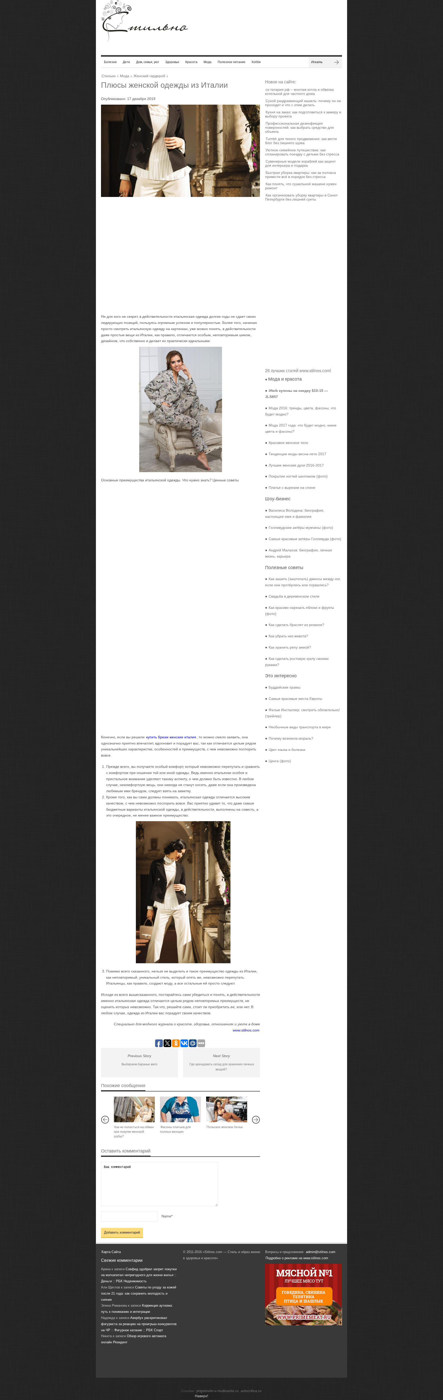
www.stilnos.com (246, 1030)
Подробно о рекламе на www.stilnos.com (297, 1258)
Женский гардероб (149, 76)
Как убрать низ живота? (288, 636)
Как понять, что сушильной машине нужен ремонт (301, 186)
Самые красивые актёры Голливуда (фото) (305, 539)
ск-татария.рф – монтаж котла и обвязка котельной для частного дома (299, 91)
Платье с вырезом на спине (292, 487)
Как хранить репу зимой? (290, 647)
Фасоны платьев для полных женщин (175, 1129)
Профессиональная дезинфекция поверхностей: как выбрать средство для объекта (299, 127)
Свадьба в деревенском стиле (294, 596)
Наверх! (201, 1396)
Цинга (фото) (280, 761)
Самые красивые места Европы (295, 699)
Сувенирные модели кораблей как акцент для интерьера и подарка (300, 163)
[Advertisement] (175, 255)
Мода (208, 62)
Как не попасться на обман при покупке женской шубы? (134, 1131)
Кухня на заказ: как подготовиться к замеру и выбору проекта (303, 114)
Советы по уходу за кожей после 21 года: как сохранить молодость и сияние (138, 1293)
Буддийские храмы (284, 687)
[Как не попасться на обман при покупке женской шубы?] (134, 1109)
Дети (126, 62)
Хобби (256, 62)
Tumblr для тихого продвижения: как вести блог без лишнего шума (301, 141)
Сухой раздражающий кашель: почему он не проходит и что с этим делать (303, 103)
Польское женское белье (225, 1127)
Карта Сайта (111, 1252)
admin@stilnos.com (320, 1252)
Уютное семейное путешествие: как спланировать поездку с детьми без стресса (302, 152)
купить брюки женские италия (171, 737)
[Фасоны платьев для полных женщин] (180, 1109)
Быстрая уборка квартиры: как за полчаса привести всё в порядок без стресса (300, 175)
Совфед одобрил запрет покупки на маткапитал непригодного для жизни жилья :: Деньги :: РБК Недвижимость (139, 1275)
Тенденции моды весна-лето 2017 (297, 454)
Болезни (110, 62)
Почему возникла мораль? (291, 738)
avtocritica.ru (251, 1391)
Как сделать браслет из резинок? (296, 625)
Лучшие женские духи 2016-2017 (296, 465)
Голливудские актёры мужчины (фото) (301, 527)
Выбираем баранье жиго (139, 1064)
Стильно (109, 76)
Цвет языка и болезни (287, 750)
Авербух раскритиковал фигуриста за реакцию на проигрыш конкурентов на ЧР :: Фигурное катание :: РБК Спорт (139, 1324)
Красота (191, 62)
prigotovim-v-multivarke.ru (217, 1391)
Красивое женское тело (288, 443)
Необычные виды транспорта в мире (300, 727)
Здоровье (172, 62)
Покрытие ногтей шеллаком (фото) (298, 476)
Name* (167, 1216)
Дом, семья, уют (147, 62)
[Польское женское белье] (226, 1109)
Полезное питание (231, 62)
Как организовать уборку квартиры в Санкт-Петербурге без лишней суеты (301, 197)
